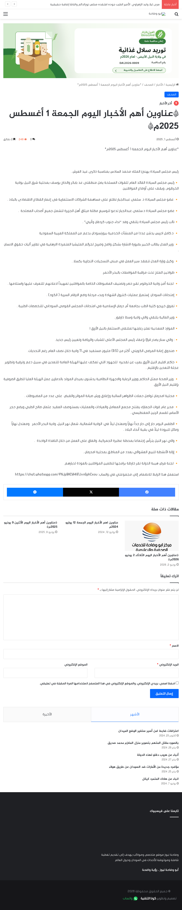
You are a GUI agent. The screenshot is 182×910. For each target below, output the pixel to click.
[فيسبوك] (147, 492)
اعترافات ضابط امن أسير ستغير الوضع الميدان (148, 731)
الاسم (174, 645)
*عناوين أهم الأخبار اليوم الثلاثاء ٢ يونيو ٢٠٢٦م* (152, 557)
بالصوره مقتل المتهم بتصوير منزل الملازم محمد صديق (143, 743)
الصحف (148, 84)
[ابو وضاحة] (157, 14)
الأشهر (134, 714)
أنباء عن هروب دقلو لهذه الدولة (158, 755)
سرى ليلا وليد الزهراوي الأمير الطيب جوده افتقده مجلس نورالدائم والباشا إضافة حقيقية (105, 4)
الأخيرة (47, 714)
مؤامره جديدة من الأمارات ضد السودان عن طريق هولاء (144, 767)
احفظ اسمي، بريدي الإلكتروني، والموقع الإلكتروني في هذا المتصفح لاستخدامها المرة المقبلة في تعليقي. (107, 683)
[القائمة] (5, 16)
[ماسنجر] (35, 492)
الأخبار (159, 84)
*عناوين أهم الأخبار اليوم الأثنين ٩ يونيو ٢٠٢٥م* (30, 524)
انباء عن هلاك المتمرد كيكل (160, 779)
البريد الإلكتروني (168, 664)
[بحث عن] (176, 16)
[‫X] (91, 492)
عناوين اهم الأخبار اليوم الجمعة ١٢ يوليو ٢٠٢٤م (91, 524)
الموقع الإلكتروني (75, 664)
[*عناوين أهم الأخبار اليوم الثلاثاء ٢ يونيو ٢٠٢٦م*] (152, 536)
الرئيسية (171, 84)
